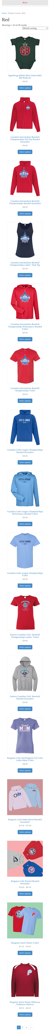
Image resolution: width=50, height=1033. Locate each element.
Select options (25, 88)
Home (4, 13)
